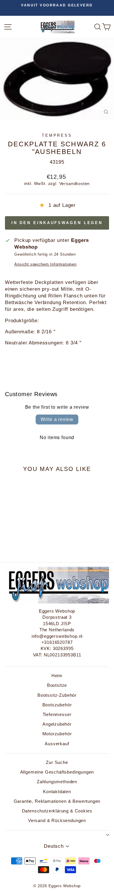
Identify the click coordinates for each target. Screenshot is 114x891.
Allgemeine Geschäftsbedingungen (57, 771)
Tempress (57, 135)
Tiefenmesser (57, 714)
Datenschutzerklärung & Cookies (57, 810)
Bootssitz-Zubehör (57, 695)
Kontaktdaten (57, 791)
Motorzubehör (57, 733)
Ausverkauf (57, 743)
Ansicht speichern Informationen (45, 264)
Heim (57, 675)
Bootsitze (57, 685)
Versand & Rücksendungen (57, 820)
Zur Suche (57, 762)
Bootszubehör (57, 704)
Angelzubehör (57, 724)
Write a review (57, 419)
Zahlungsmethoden (57, 781)
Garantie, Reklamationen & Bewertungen (57, 801)
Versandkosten (74, 183)
